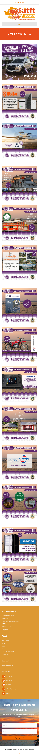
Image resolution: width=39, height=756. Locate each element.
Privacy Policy (19, 753)
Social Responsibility (8, 652)
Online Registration (8, 615)
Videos (4, 646)
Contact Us (5, 654)
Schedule (5, 618)
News (4, 643)
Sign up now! (19, 738)
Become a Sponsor (8, 665)
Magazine (5, 630)
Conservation (6, 649)
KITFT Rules (5, 624)
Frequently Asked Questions (10, 621)
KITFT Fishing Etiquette (8, 627)
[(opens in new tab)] (19, 62)
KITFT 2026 (5, 640)
